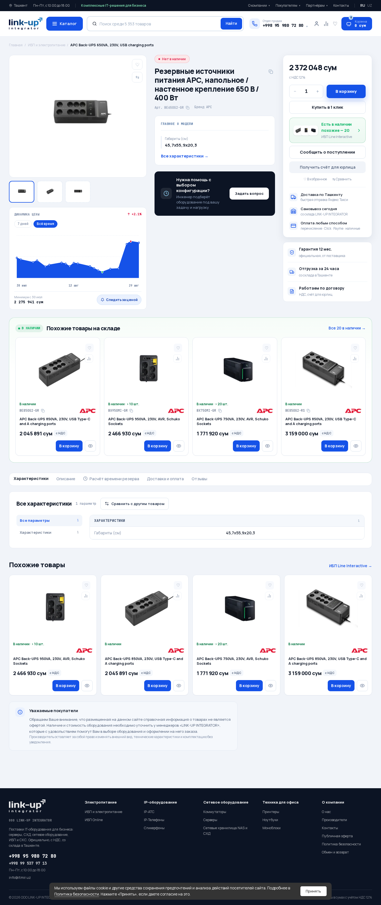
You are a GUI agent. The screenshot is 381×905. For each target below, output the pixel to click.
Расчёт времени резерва (114, 478)
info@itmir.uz (20, 877)
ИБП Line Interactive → (350, 565)
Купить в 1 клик (327, 107)
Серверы (210, 819)
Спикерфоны (154, 828)
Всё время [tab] (45, 224)
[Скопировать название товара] (271, 71)
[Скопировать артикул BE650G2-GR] (187, 108)
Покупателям (288, 5)
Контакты (341, 5)
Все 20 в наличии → (347, 328)
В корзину (346, 91)
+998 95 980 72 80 (32, 856)
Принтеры (270, 811)
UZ (369, 5)
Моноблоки (271, 828)
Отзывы (199, 478)
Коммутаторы (214, 811)
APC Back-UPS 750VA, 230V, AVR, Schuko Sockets (232, 421)
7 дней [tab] (23, 224)
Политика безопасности (76, 894)
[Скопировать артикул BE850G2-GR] (43, 411)
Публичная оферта (337, 836)
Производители (334, 819)
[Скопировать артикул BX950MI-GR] (131, 411)
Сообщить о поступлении (327, 152)
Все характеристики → (184, 156)
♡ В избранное (315, 179)
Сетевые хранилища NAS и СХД (225, 831)
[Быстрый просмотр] (90, 446)
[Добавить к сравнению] (89, 358)
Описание (65, 478)
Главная (16, 45)
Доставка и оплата (165, 478)
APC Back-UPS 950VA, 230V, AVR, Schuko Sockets (144, 421)
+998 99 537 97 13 (28, 863)
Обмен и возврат (335, 852)
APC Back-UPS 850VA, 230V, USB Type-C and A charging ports (55, 421)
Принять (313, 891)
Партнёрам (317, 5)
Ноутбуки (270, 819)
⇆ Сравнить (341, 179)
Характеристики (31, 478)
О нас (326, 811)
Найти (231, 23)
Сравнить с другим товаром (138, 503)
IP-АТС (149, 811)
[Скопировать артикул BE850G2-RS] (308, 411)
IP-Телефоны (154, 819)
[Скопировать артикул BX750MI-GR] (220, 411)
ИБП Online (94, 819)
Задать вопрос (249, 193)
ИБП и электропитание (46, 45)
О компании (259, 5)
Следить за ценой (122, 299)
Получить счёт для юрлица (327, 167)
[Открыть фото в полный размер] (77, 116)
